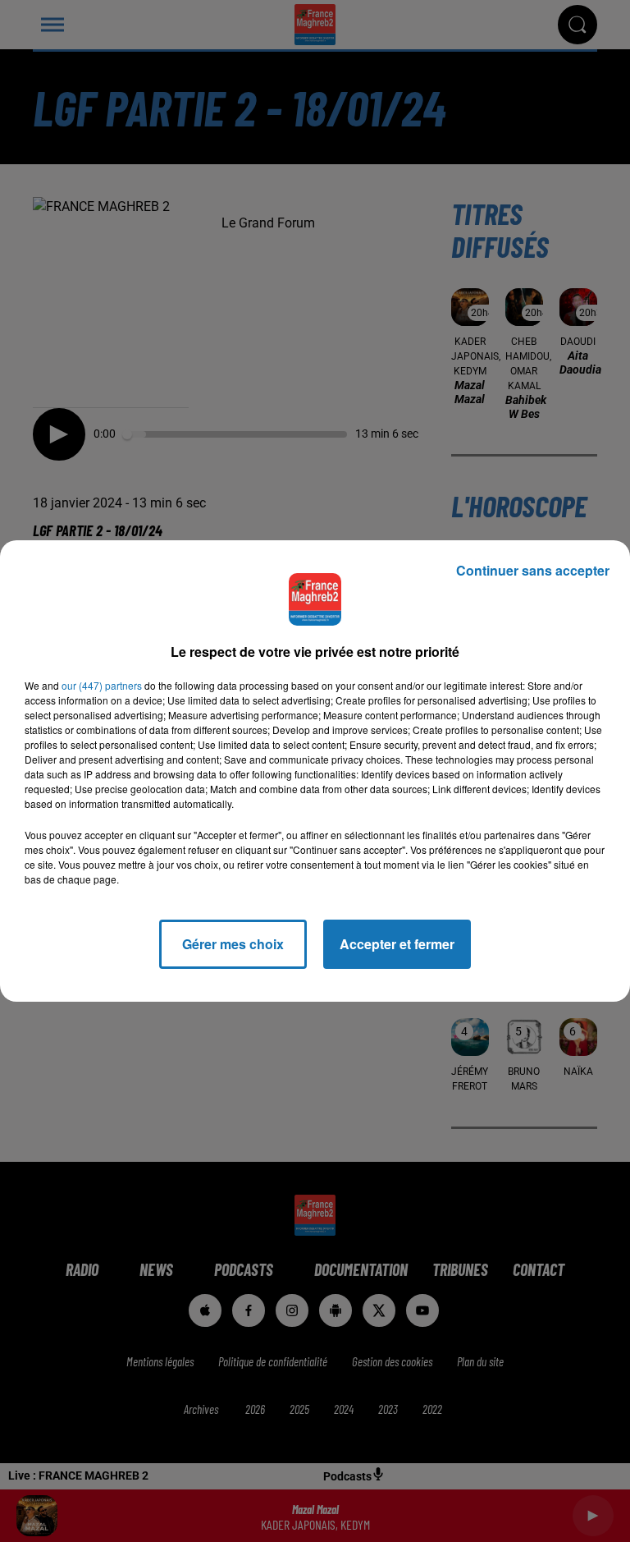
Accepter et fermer (397, 943)
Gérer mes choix (233, 943)
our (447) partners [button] (102, 685)
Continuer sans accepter (532, 570)
